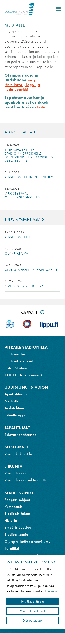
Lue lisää (51, 591)
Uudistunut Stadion (26, 387)
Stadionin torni (17, 354)
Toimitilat (12, 548)
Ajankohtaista (18, 132)
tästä (41, 107)
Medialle (12, 401)
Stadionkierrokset (19, 361)
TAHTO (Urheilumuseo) (23, 375)
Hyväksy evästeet (32, 602)
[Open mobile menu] (58, 9)
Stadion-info (19, 492)
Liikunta (13, 466)
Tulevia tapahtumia (23, 219)
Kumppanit (30, 312)
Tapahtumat (17, 427)
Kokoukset (16, 446)
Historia (11, 520)
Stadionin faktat (17, 513)
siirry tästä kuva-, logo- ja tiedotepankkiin (22, 84)
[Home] (19, 9)
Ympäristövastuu (18, 527)
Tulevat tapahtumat (20, 434)
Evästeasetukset (33, 620)
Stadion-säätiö (16, 534)
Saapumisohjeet (17, 500)
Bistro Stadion (16, 368)
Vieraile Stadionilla (26, 347)
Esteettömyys (15, 415)
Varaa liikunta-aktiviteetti (25, 480)
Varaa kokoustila (18, 454)
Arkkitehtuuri (15, 408)
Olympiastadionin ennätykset (28, 541)
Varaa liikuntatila (19, 473)
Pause (42, 312)
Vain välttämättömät (32, 611)
